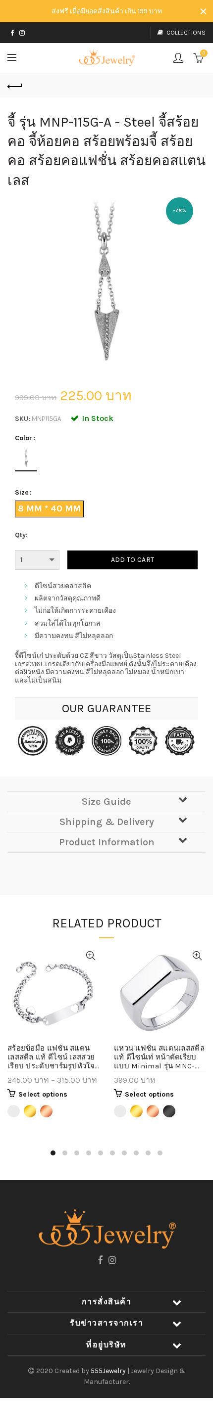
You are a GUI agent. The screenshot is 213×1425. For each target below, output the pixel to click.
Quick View (90, 956)
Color (23, 438)
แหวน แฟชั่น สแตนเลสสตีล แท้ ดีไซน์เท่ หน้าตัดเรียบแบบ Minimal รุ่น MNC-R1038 (159, 1057)
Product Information (107, 842)
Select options (42, 1094)
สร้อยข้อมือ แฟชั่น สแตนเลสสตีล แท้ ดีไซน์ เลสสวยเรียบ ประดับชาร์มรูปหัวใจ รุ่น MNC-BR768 (51, 1057)
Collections (186, 32)
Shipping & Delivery (106, 821)
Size (22, 493)
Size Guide (106, 801)
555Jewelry (109, 1371)
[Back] (14, 85)
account (178, 57)
